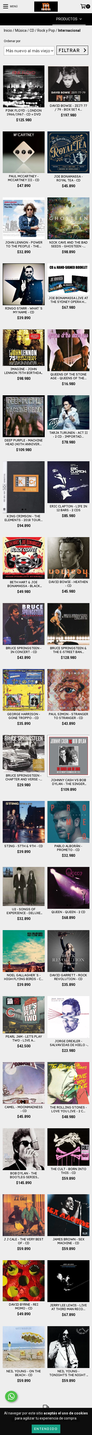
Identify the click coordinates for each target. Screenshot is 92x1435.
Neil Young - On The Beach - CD (23, 1373)
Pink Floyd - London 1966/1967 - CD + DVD (24, 112)
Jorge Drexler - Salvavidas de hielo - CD (68, 1043)
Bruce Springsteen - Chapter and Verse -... (23, 777)
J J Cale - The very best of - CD (23, 1241)
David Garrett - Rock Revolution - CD (68, 977)
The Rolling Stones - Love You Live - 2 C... (68, 1109)
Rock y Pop (46, 30)
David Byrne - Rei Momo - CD (23, 1306)
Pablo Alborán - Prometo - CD (68, 848)
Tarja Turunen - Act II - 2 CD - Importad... (68, 434)
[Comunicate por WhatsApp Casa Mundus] (11, 1396)
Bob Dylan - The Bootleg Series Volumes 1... (23, 1175)
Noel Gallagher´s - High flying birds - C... (23, 977)
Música (21, 30)
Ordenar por (12, 41)
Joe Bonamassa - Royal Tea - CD (68, 178)
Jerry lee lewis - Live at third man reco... (68, 1307)
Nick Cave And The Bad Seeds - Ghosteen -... (68, 244)
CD (32, 30)
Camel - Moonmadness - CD (24, 1109)
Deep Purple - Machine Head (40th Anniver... (24, 442)
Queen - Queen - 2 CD (68, 912)
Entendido (46, 1429)
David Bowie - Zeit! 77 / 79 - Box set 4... (68, 107)
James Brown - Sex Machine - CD (68, 1241)
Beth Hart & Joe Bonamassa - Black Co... (23, 584)
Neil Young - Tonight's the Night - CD (68, 1373)
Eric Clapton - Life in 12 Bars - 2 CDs (68, 508)
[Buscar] (38, 19)
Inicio (8, 30)
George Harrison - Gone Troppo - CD (23, 716)
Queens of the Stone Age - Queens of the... (68, 376)
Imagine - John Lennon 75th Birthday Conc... (23, 371)
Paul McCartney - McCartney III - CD (23, 178)
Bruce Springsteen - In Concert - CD (23, 650)
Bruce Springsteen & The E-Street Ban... (68, 650)
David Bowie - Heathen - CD (68, 584)
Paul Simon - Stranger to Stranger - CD (68, 716)
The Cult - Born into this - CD (68, 1171)
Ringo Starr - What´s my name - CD (23, 310)
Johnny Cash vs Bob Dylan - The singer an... (68, 782)
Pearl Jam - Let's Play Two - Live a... (24, 1038)
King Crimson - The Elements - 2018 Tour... (24, 518)
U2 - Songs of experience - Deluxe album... (24, 911)
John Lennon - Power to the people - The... (23, 244)
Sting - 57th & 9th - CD (23, 846)
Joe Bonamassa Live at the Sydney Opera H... (68, 300)
